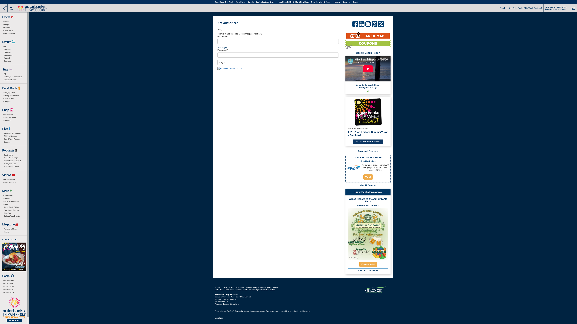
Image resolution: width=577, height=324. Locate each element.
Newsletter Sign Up (11, 210)
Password (222, 50)
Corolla (250, 2)
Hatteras (337, 2)
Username (222, 36)
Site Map (7, 213)
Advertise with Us (221, 302)
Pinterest (8, 289)
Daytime (7, 49)
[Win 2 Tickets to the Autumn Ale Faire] (368, 233)
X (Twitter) (8, 292)
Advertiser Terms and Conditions (227, 304)
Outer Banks (240, 2)
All (5, 46)
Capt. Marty (8, 30)
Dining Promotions (11, 96)
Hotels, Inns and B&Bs (13, 77)
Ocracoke (346, 2)
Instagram (8, 286)
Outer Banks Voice (11, 207)
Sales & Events (10, 117)
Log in (222, 62)
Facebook (8, 280)
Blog (6, 204)
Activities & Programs (12, 133)
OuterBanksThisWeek (12, 161)
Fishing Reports (10, 136)
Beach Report (9, 33)
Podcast (7, 27)
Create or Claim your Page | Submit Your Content (233, 297)
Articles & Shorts (10, 229)
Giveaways (8, 195)
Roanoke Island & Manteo (321, 2)
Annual (7, 58)
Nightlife (7, 52)
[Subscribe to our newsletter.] (14, 309)
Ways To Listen (12, 164)
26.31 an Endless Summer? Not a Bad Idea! (368, 134)
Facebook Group (12, 167)
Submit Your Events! (12, 216)
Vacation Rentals (10, 80)
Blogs (6, 25)
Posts (6, 21)
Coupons (7, 101)
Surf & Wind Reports (12, 139)
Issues (6, 232)
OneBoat (230, 311)
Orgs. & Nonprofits (11, 201)
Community (8, 55)
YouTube (7, 283)
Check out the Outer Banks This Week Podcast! (521, 8)
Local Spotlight (10, 182)
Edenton (7, 61)
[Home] (32, 8)
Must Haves (8, 114)
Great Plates (9, 98)
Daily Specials (9, 93)
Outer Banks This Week (224, 2)
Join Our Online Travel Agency (226, 299)
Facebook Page (12, 158)
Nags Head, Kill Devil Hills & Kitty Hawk (293, 2)
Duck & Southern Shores (265, 2)
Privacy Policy (273, 287)
